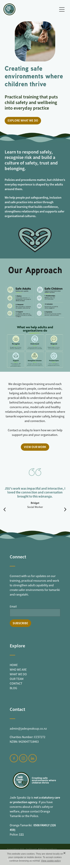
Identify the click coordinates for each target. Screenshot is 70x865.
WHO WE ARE (18, 670)
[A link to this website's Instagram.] (23, 758)
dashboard (31, 849)
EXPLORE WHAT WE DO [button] (23, 120)
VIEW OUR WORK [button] (35, 447)
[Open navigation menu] (61, 9)
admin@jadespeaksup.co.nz (28, 729)
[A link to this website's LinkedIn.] (32, 758)
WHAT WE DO (18, 674)
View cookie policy (51, 860)
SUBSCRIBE (20, 623)
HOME (14, 665)
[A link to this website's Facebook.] (14, 758)
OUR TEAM (17, 679)
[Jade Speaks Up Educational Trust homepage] (30, 9)
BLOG (13, 688)
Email (13, 606)
